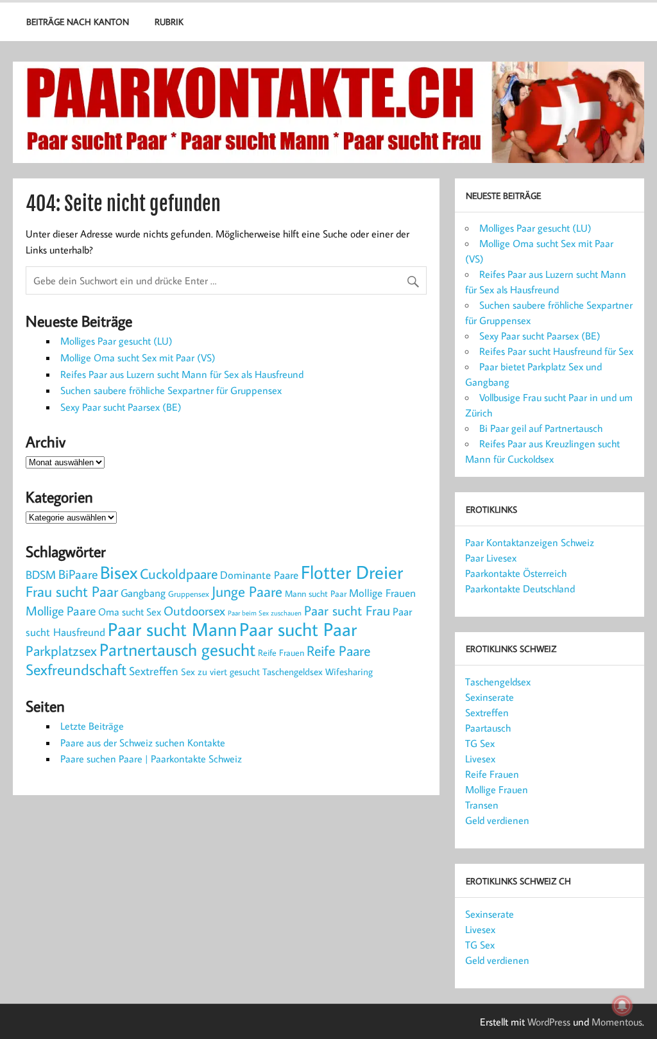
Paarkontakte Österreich (516, 573)
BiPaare (78, 574)
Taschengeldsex (292, 671)
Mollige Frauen (382, 593)
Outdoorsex (194, 610)
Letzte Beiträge (92, 725)
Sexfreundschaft (76, 669)
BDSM (41, 574)
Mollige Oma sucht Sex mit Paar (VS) (138, 357)
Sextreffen (153, 670)
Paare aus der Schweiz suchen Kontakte (142, 742)
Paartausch (488, 727)
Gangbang (143, 592)
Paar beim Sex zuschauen (265, 612)
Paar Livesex (490, 557)
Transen (482, 804)
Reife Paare (338, 651)
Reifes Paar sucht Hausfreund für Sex (556, 351)
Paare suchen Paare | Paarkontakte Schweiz (151, 758)
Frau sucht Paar (72, 591)
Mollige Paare (61, 611)
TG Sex (480, 743)
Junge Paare (247, 591)
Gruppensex (188, 593)
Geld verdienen (497, 820)
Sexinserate (489, 697)
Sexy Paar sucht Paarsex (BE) (121, 406)
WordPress (548, 1021)
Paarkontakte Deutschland (520, 588)
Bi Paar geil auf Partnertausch (540, 428)
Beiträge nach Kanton (77, 21)
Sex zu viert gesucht (220, 671)
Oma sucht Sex (129, 611)
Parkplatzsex (61, 650)
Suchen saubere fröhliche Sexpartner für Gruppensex (171, 390)
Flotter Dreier (352, 572)
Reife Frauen (281, 652)
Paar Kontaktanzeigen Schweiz (529, 542)
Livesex (480, 758)
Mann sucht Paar (315, 593)
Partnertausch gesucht (177, 649)
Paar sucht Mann (172, 629)
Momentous (617, 1021)
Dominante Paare (259, 574)
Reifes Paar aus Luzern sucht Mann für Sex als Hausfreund (181, 374)
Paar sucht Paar (298, 629)
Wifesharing (349, 671)
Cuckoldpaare (179, 574)
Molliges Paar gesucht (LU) (116, 340)
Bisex (118, 572)
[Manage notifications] (622, 1005)
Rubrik (169, 21)
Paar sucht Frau (347, 610)
